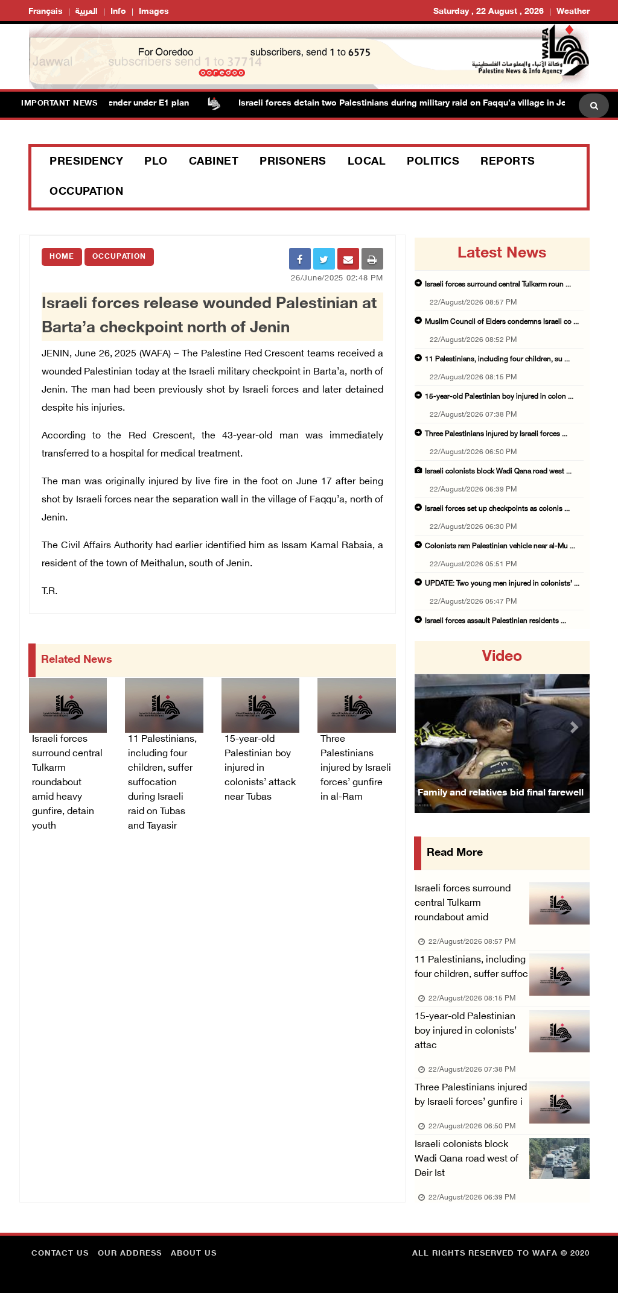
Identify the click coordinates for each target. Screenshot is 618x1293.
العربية (86, 12)
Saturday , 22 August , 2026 (488, 12)
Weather (573, 12)
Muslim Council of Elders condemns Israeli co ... (502, 322)
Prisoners (293, 162)
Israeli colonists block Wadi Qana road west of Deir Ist (466, 1159)
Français (45, 12)
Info (118, 12)
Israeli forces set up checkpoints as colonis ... (497, 509)
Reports (507, 162)
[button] (428, 727)
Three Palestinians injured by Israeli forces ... (496, 434)
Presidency (86, 162)
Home (61, 257)
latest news (501, 254)
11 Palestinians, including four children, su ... (497, 359)
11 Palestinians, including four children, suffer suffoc (471, 968)
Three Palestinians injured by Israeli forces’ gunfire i (471, 1095)
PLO (156, 162)
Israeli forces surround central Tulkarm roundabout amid (463, 904)
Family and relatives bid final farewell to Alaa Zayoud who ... (501, 808)
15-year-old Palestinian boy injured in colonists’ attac (466, 1031)
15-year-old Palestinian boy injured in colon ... (499, 397)
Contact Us (60, 1254)
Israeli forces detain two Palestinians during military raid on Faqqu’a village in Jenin (387, 103)
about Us (194, 1254)
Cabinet (214, 162)
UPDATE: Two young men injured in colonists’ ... (502, 584)
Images (154, 12)
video (502, 657)
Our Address (130, 1254)
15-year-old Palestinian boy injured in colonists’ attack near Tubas (260, 768)
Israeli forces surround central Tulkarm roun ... (498, 284)
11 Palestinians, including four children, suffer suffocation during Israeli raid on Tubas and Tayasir (162, 783)
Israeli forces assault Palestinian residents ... (495, 621)
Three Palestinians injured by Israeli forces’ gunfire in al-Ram (355, 768)
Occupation (86, 192)
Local (367, 162)
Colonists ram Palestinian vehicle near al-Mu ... (500, 546)
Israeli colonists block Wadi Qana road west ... (498, 471)
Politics (433, 162)
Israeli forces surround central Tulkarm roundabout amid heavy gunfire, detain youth (67, 783)
